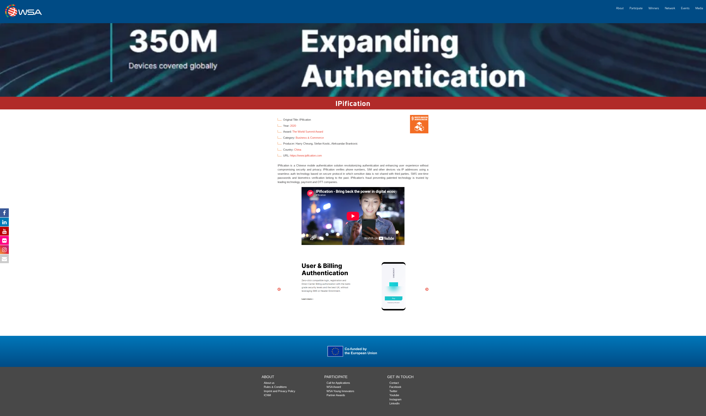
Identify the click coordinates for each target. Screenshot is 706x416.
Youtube (394, 395)
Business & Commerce (310, 137)
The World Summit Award (307, 131)
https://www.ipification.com (306, 155)
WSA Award (334, 386)
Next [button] (427, 289)
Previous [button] (279, 289)
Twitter (393, 391)
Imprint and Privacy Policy (279, 391)
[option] (353, 60)
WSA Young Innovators (340, 391)
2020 (293, 125)
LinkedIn (394, 403)
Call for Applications (338, 382)
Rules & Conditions (275, 386)
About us (269, 382)
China (297, 149)
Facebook (395, 386)
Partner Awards (336, 395)
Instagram (395, 399)
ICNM (267, 395)
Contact (394, 382)
